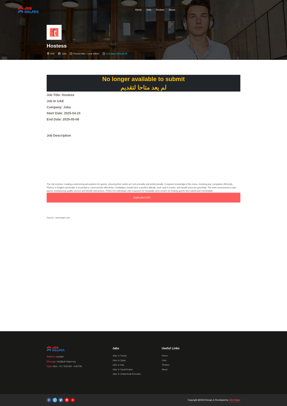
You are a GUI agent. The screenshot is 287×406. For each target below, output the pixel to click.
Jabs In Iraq (118, 365)
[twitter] (61, 400)
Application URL (142, 197)
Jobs (148, 10)
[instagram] (73, 400)
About (172, 10)
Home (138, 10)
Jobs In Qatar (119, 360)
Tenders (160, 10)
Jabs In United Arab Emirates (126, 374)
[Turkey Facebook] (49, 400)
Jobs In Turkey (119, 355)
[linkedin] (67, 400)
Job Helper (234, 400)
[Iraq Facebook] (55, 400)
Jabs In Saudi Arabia (122, 369)
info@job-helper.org (66, 361)
